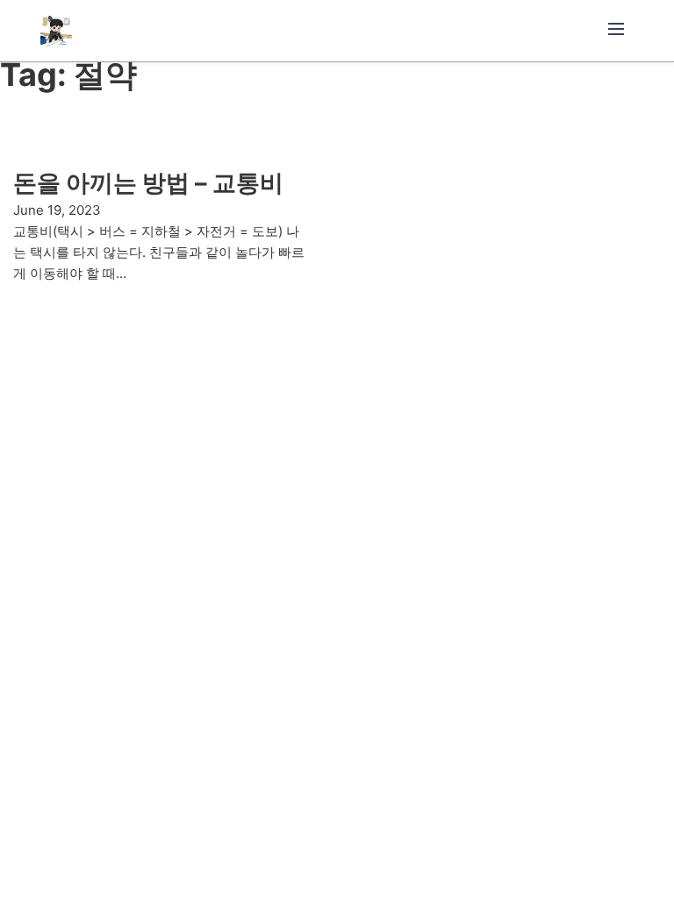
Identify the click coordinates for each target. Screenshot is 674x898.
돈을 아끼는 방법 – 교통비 (148, 182)
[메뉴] (616, 30)
